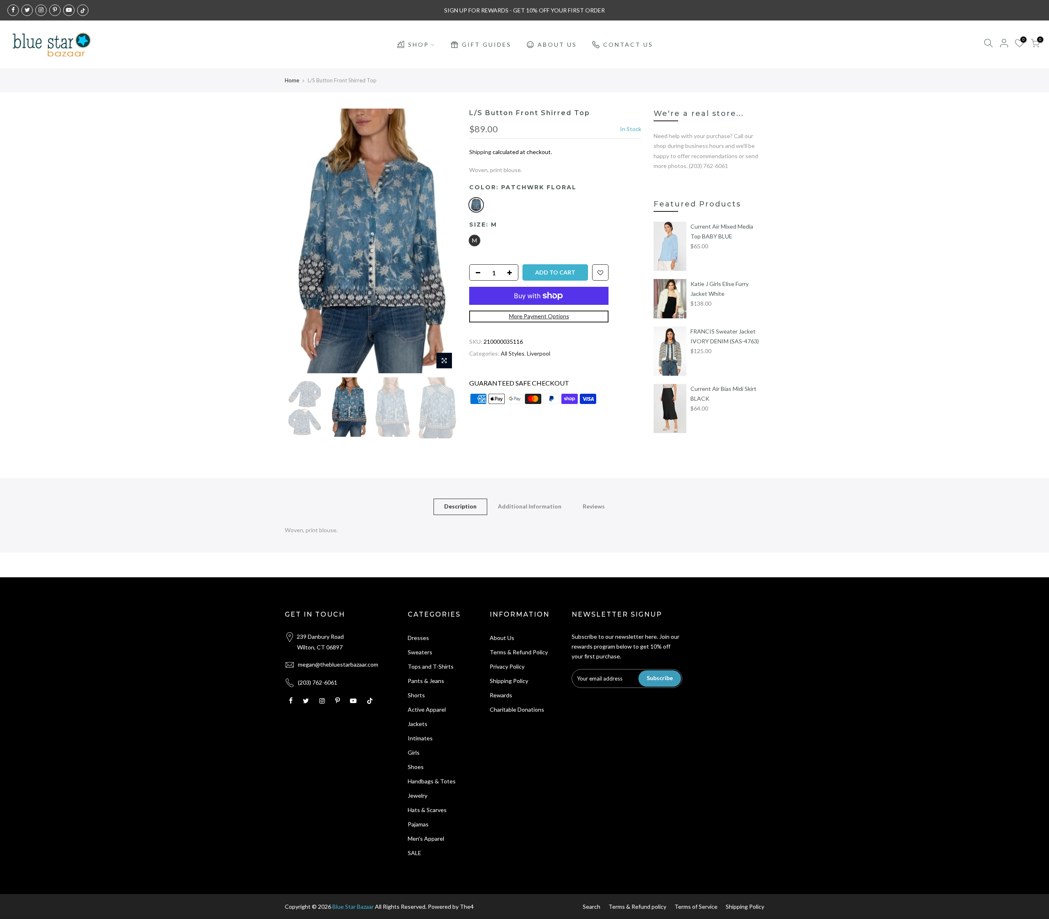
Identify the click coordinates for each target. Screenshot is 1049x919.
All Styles (512, 353)
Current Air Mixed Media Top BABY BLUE (721, 231)
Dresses (418, 637)
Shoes (416, 766)
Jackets (417, 723)
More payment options (539, 316)
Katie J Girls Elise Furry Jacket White (719, 288)
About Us (502, 637)
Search (591, 906)
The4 (467, 906)
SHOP (418, 44)
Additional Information (529, 506)
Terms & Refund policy (637, 906)
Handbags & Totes (432, 781)
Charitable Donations (517, 709)
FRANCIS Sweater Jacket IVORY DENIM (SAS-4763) (724, 336)
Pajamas (418, 824)
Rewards (501, 695)
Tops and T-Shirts (431, 666)
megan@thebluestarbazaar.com (338, 664)
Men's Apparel (426, 838)
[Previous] (299, 241)
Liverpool (538, 353)
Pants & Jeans (426, 680)
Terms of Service (695, 906)
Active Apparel (427, 709)
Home (292, 80)
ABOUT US (557, 44)
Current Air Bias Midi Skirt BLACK (723, 393)
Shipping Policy (509, 680)
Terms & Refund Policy (519, 652)
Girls (414, 752)
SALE (414, 852)
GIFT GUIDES (486, 44)
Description (460, 506)
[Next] (442, 241)
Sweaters (420, 652)
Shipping (480, 151)
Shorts (416, 695)
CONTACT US (628, 44)
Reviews (594, 506)
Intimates (420, 738)
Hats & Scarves (427, 809)
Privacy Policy (507, 666)
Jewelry (417, 795)
